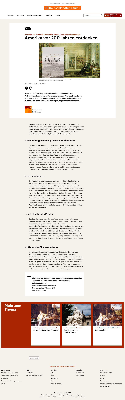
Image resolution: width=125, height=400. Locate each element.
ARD (48, 397)
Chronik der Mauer (79, 397)
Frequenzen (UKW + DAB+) (34, 375)
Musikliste (49, 15)
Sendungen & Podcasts (34, 15)
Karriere (102, 378)
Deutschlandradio (106, 372)
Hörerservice (80, 372)
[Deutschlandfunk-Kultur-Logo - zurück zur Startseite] (62, 8)
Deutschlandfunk (55, 3)
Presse (102, 375)
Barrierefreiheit (105, 386)
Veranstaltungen (56, 383)
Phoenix (61, 397)
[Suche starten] (101, 15)
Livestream (29, 372)
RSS (52, 381)
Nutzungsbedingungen (66, 395)
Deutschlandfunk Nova (68, 3)
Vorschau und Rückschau (9, 372)
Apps (52, 375)
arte (68, 397)
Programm (20, 15)
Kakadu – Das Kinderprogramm (11, 381)
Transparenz (104, 381)
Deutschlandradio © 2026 (62, 393)
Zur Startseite (34, 358)
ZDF (54, 397)
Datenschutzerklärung (48, 395)
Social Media (80, 375)
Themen (9, 15)
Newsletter (54, 378)
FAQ (52, 372)
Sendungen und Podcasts (9, 375)
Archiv (58, 15)
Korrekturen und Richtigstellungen (111, 383)
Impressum (80, 395)
